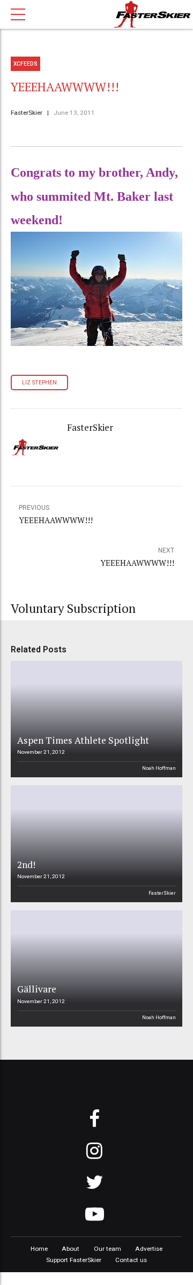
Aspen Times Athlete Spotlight (83, 740)
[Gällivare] (95, 968)
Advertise (148, 1248)
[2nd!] (95, 843)
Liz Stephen (39, 382)
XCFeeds (25, 64)
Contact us (131, 1260)
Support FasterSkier (73, 1260)
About (70, 1248)
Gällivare (36, 989)
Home (39, 1248)
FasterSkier (26, 112)
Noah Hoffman (159, 768)
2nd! (26, 864)
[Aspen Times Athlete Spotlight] (95, 719)
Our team (107, 1248)
